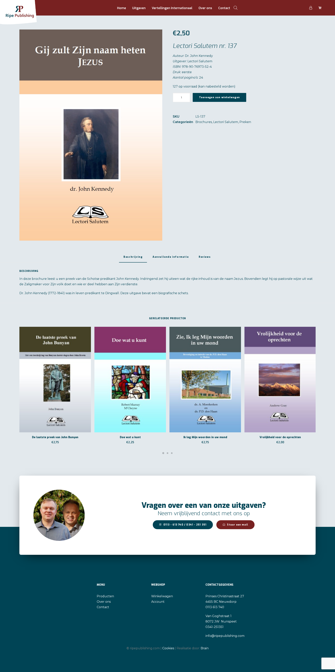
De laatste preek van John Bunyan (55, 437)
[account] (313, 8)
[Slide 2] (167, 453)
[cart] (319, 8)
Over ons (205, 8)
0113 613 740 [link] (214, 607)
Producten (105, 596)
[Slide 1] (163, 453)
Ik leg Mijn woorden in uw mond (205, 437)
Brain (205, 648)
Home (121, 8)
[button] (90, 135)
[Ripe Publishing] (26, 8)
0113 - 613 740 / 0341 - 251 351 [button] (184, 524)
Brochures (203, 122)
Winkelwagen (162, 596)
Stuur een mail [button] (237, 524)
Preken (245, 122)
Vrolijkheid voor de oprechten (280, 437)
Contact (224, 8)
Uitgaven (139, 8)
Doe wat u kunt (130, 437)
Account (158, 601)
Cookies (168, 648)
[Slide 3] (172, 453)
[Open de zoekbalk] (235, 8)
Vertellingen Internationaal (172, 8)
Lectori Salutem (225, 122)
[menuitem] (121, 8)
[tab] (170, 258)
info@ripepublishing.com (224, 636)
